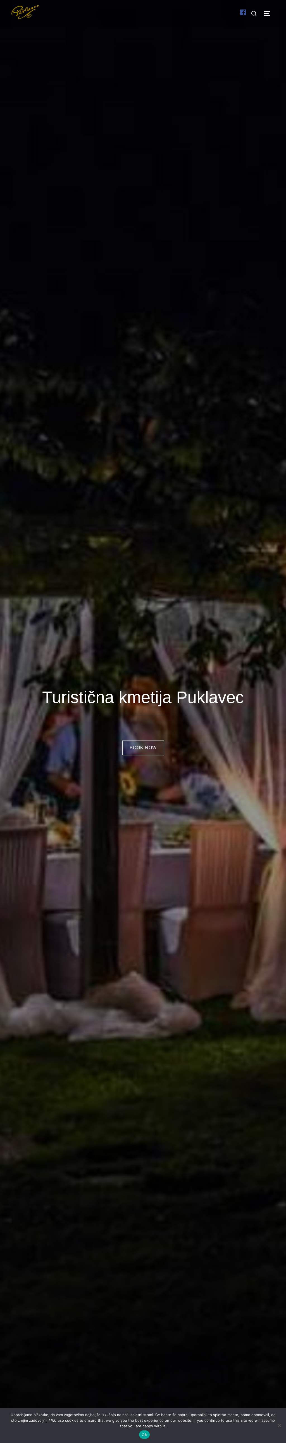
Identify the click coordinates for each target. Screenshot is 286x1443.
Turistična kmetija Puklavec (143, 697)
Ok (144, 1434)
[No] (279, 1425)
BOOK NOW (143, 747)
